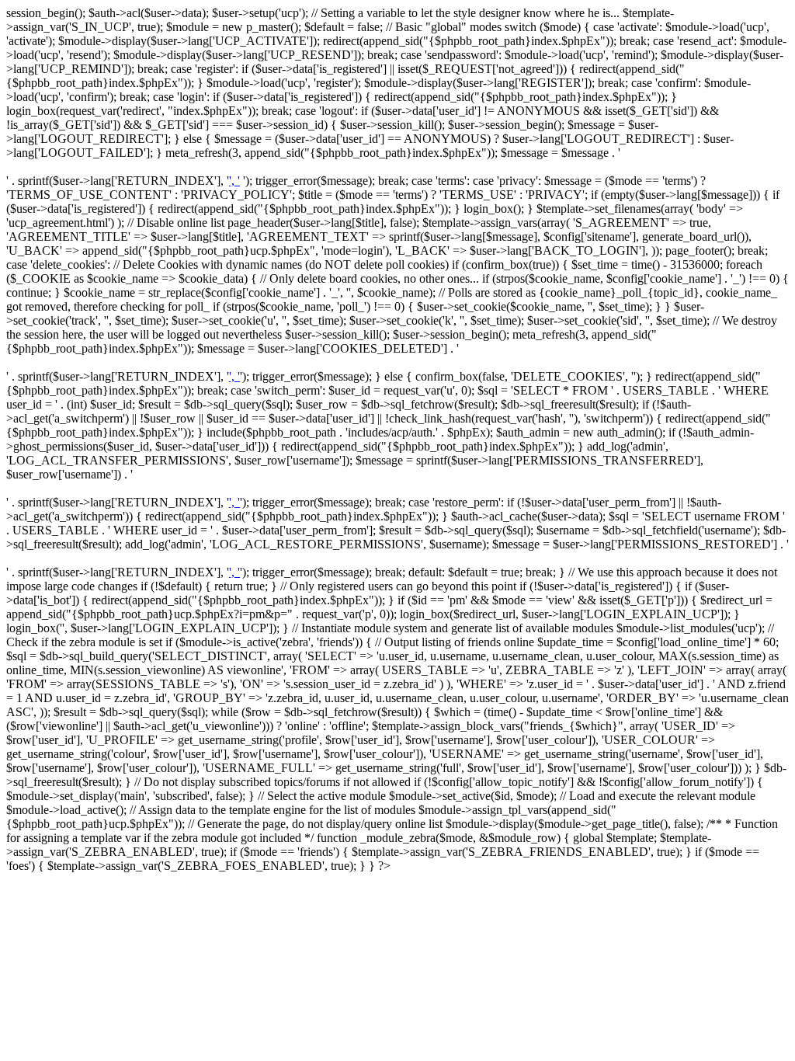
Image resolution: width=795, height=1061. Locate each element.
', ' (234, 180)
